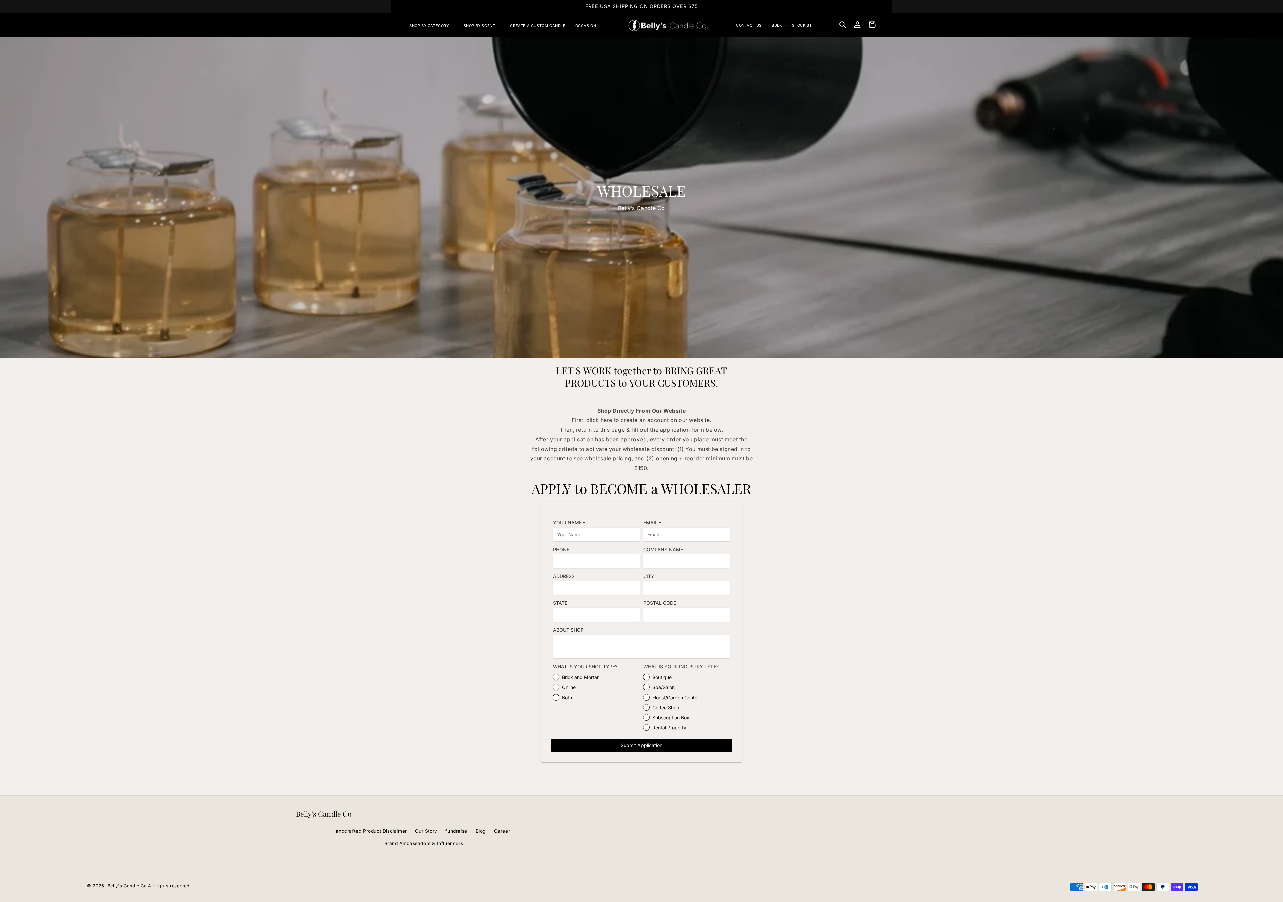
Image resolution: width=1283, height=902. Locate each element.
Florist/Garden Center (675, 697)
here (606, 420)
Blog (481, 831)
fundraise (456, 831)
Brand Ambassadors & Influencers (423, 843)
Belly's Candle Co (127, 885)
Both (567, 697)
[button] (431, 25)
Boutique (662, 677)
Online (569, 687)
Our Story (426, 831)
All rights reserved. (169, 885)
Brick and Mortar (580, 677)
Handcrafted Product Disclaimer (369, 831)
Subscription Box (670, 717)
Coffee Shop (665, 707)
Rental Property (669, 727)
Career (502, 831)
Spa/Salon (663, 687)
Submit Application (641, 745)
